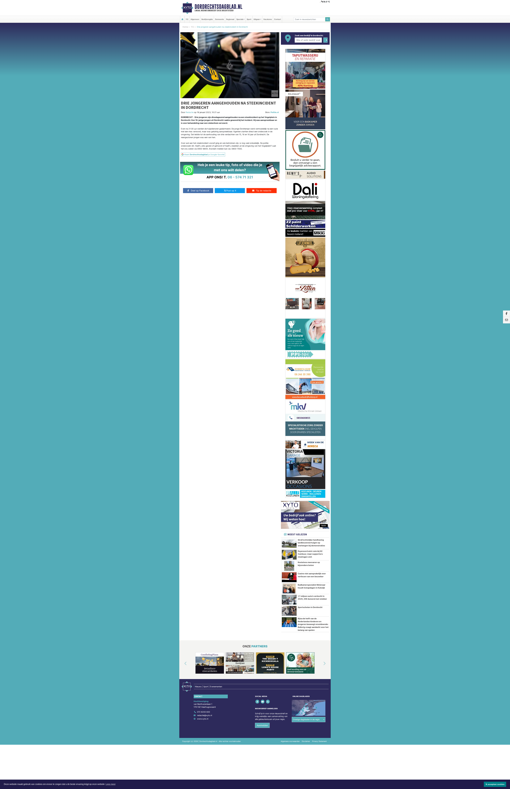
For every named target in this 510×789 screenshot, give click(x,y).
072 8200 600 (203, 399)
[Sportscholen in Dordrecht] (289, 298)
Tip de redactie (263, 190)
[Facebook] (257, 388)
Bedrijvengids (207, 19)
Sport (249, 19)
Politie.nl (275, 112)
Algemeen (195, 19)
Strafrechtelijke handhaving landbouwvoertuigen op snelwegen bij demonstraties (311, 230)
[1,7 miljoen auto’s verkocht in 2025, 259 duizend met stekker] (289, 287)
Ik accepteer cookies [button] (495, 784)
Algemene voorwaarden (290, 428)
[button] (182, 350)
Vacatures (267, 19)
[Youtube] (262, 388)
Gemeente (219, 19)
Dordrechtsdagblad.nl (218, 6)
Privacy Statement (319, 428)
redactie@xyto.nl (204, 402)
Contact (277, 19)
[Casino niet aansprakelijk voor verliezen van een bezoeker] (289, 264)
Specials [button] (239, 19)
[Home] (182, 19)
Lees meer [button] (111, 784)
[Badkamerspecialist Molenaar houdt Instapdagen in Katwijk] (289, 275)
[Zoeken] (327, 19)
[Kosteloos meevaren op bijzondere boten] (289, 253)
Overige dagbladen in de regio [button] (306, 406)
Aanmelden (262, 412)
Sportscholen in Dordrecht (310, 294)
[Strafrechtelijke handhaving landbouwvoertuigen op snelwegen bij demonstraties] (289, 230)
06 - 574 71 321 (240, 177)
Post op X (231, 190)
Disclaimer (306, 428)
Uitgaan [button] (257, 19)
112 (187, 19)
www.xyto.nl (202, 406)
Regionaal (230, 19)
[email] (506, 320)
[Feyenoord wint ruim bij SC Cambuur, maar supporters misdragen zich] (289, 242)
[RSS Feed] (268, 388)
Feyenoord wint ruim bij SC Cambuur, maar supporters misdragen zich (310, 241)
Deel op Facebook (200, 190)
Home (185, 27)
